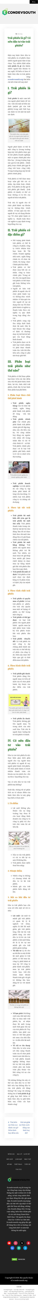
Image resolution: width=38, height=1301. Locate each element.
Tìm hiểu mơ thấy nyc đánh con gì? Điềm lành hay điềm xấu (13, 1127)
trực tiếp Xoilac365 (19, 1289)
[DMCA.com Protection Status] (18, 1261)
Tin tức (19, 1169)
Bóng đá (11, 1154)
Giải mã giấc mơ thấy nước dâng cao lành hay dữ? (24, 1127)
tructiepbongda (8, 1289)
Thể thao (18, 1164)
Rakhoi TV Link (27, 1295)
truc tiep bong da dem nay (16, 1291)
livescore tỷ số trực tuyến (22, 1299)
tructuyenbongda (12, 1293)
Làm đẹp (18, 1159)
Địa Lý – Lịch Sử (23, 1154)
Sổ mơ (9, 1164)
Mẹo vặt (27, 1159)
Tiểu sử (27, 1164)
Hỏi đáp (20, 34)
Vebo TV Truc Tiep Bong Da (14, 1295)
